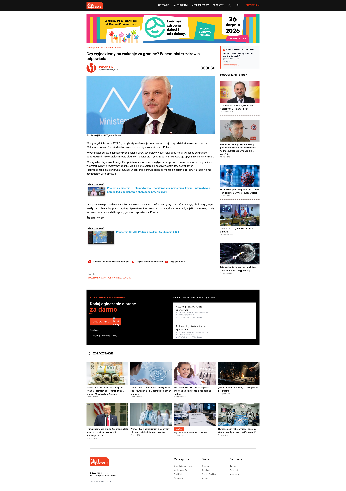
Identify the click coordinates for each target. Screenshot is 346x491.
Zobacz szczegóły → (231, 65)
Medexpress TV (180, 470)
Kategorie (163, 5)
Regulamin (94, 330)
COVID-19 (127, 278)
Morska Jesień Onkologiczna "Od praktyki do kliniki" (238, 54)
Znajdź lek (178, 474)
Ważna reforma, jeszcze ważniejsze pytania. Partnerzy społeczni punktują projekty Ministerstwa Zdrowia (105, 390)
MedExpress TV (200, 5)
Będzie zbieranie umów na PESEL (190, 432)
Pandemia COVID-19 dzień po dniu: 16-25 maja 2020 (147, 232)
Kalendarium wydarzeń (184, 466)
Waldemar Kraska (97, 278)
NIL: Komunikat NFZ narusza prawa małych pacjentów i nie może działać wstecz (192, 390)
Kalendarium (180, 5)
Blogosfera (178, 478)
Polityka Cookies (209, 474)
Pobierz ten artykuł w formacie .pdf (111, 261)
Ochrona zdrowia (112, 47)
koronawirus (114, 278)
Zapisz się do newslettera (149, 261)
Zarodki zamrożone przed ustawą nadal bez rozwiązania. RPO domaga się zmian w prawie (150, 390)
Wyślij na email (177, 261)
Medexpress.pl (94, 47)
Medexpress (106, 67)
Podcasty (218, 5)
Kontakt (205, 478)
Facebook (234, 470)
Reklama (205, 466)
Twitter (233, 466)
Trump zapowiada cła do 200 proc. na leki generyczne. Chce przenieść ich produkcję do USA (107, 432)
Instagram (234, 474)
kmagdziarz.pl (106, 481)
